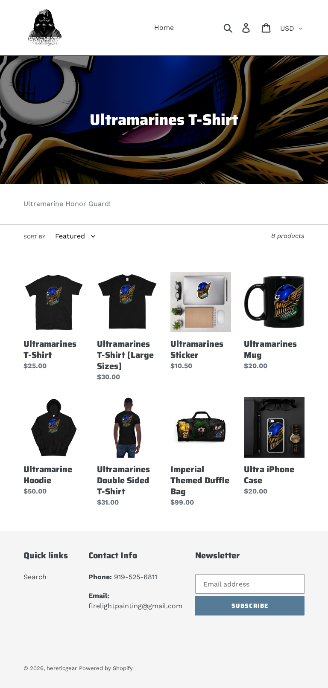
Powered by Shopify (106, 668)
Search (35, 577)
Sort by (34, 237)
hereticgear (62, 668)
